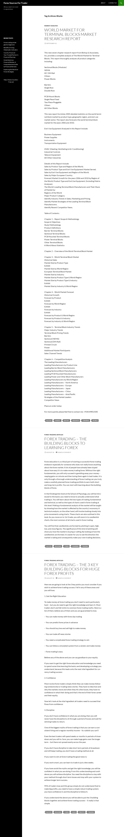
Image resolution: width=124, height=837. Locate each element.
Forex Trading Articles (53, 435)
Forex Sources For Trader (15, 3)
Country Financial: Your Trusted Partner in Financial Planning (11, 55)
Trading (85, 546)
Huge (74, 812)
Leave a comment (64, 452)
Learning (75, 546)
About (103, 3)
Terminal (86, 420)
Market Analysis (51, 26)
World (95, 420)
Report (66, 420)
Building (58, 546)
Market (58, 420)
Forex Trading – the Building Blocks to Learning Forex (65, 443)
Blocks (49, 420)
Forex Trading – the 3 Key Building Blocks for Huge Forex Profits (72, 569)
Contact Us (112, 3)
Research (76, 420)
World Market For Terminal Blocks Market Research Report (70, 34)
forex (67, 546)
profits (82, 812)
